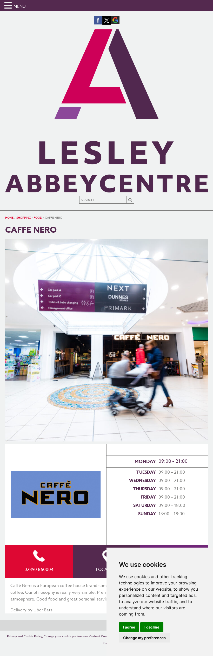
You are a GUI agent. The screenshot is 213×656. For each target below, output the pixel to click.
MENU (20, 6)
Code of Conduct (101, 636)
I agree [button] (129, 627)
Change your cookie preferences (66, 636)
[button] (9, 6)
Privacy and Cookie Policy (24, 636)
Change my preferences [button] (144, 638)
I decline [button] (151, 627)
